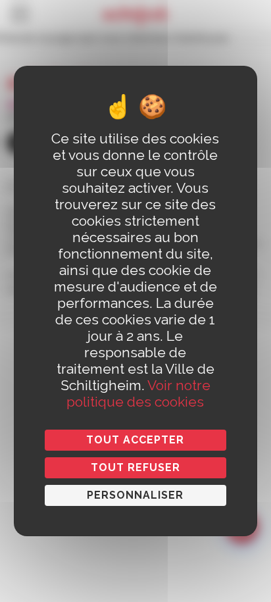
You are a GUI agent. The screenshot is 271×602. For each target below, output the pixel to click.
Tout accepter (135, 440)
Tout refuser (135, 467)
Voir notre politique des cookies (138, 393)
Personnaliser (135, 495)
